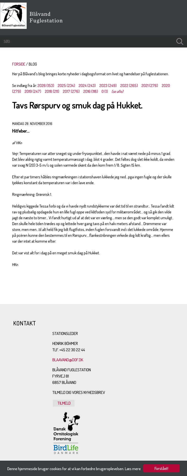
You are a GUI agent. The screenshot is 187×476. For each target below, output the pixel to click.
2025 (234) (66, 85)
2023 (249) (108, 85)
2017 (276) (71, 91)
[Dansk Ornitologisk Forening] (48, 24)
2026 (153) (45, 85)
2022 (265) (129, 85)
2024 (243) (87, 85)
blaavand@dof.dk (67, 359)
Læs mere (133, 468)
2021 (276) (149, 85)
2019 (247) (33, 91)
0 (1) (105, 91)
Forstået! (161, 468)
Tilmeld (63, 403)
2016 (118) (90, 91)
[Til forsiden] (14, 27)
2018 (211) (52, 91)
